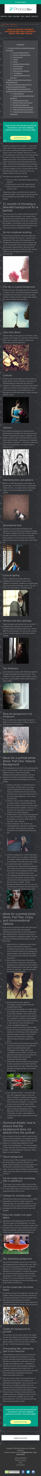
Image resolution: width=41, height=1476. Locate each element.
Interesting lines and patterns (21, 64)
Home (3, 24)
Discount (16, 16)
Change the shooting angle (20, 100)
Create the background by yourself (23, 109)
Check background (18, 93)
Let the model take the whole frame (23, 107)
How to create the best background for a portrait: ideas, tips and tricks (20, 31)
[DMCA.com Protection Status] (13, 1472)
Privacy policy (20, 1460)
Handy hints (13, 24)
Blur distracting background (21, 105)
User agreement (21, 1458)
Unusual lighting (17, 68)
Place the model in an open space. (23, 102)
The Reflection (18, 73)
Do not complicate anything (21, 52)
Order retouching (20, 138)
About (27, 16)
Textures (15, 62)
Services (3, 16)
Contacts (34, 16)
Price (10, 16)
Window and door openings (21, 71)
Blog (7, 24)
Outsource (21, 1465)
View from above (18, 57)
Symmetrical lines (18, 66)
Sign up (23, 2)
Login (18, 2)
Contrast (15, 59)
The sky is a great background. (22, 55)
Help (23, 16)
